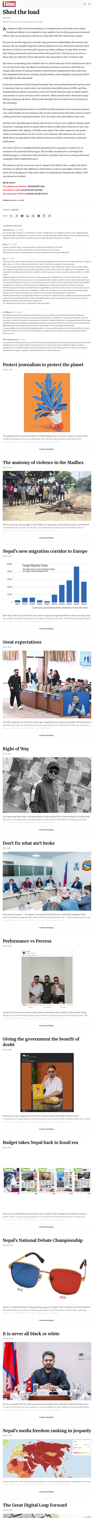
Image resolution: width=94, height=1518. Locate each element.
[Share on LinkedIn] (27, 216)
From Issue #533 (27, 22)
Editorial (7, 18)
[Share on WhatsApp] (33, 216)
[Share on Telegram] (38, 216)
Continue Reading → (47, 449)
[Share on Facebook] (16, 216)
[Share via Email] (49, 216)
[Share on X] (11, 216)
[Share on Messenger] (22, 216)
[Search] (85, 4)
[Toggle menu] (89, 4)
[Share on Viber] (44, 216)
